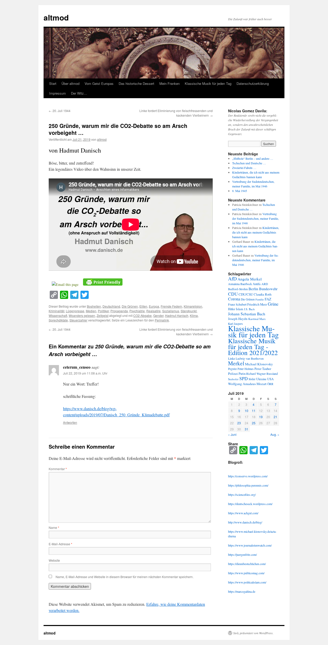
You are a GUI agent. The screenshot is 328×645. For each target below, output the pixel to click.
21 (275, 417)
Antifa (257, 284)
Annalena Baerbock (240, 284)
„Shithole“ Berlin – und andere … (252, 158)
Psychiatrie (137, 311)
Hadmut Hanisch (176, 315)
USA (270, 379)
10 (246, 410)
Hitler (231, 309)
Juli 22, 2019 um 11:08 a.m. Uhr (85, 373)
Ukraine (261, 379)
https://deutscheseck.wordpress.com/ (250, 504)
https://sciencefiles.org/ (242, 494)
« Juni (232, 434)
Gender (158, 315)
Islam (239, 309)
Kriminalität (56, 311)
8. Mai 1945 (239, 191)
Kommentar (58, 469)
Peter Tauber (262, 368)
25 (253, 423)
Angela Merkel (250, 278)
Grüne (273, 304)
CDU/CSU (246, 294)
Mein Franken (169, 83)
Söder (252, 379)
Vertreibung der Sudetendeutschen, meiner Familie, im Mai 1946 (255, 218)
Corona (234, 299)
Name (54, 527)
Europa (154, 306)
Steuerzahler (78, 320)
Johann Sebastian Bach (246, 313)
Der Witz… (79, 93)
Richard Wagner (256, 374)
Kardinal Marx (257, 319)
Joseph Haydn (238, 318)
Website (54, 560)
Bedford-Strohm (238, 289)
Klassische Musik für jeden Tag (208, 83)
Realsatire (153, 311)
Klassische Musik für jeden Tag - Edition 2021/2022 (253, 346)
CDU (233, 294)
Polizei (233, 373)
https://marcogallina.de (241, 591)
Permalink (162, 320)
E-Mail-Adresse (60, 544)
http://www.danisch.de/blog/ (245, 522)
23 (239, 423)
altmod (56, 17)
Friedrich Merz (257, 304)
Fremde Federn (171, 306)
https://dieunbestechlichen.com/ (247, 564)
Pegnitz (232, 369)
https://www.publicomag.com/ (246, 573)
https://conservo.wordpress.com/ (248, 476)
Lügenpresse (75, 311)
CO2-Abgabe (142, 315)
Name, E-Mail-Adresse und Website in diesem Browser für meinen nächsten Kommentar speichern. (124, 577)
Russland (272, 373)
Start (52, 83)
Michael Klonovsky (259, 364)
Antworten (70, 422)
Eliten (143, 306)
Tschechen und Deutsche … (249, 163)
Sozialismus (170, 311)
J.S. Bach (249, 309)
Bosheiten (94, 306)
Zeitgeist (102, 315)
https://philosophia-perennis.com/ (248, 485)
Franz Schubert (237, 304)
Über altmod (70, 83)
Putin (242, 373)
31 (246, 429)
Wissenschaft (58, 315)
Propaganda (119, 311)
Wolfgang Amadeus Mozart (247, 383)
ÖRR (270, 384)
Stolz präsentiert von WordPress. (253, 633)
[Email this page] (66, 284)
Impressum (57, 93)
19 (261, 417)
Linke (231, 358)
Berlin (253, 288)
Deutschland (111, 306)
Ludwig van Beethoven (250, 358)
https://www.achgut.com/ (243, 513)
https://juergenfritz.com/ (242, 554)
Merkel (236, 363)
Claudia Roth (262, 294)
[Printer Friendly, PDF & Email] (102, 281)
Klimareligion (193, 306)
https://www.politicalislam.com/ (247, 582)
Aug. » (274, 434)
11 (253, 410)
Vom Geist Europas (99, 83)
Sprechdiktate (58, 320)
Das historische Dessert (136, 83)
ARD (264, 284)
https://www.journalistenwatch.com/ (250, 545)
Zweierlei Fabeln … (244, 168)
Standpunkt (189, 311)
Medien (91, 311)
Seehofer (233, 379)
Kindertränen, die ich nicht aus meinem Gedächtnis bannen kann (255, 232)
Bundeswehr (268, 288)
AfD (232, 278)
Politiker (103, 311)
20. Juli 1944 (59, 110)
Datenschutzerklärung (253, 83)
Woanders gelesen (82, 315)
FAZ (268, 299)
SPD (243, 378)
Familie (259, 299)
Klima (194, 315)
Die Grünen (130, 306)
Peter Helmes (246, 369)
